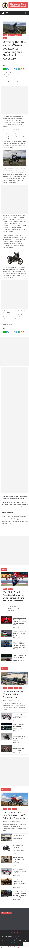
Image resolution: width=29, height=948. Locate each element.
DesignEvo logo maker (17, 947)
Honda (15, 687)
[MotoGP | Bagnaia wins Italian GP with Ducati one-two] (6, 634)
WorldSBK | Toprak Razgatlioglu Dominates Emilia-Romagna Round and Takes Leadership (13, 596)
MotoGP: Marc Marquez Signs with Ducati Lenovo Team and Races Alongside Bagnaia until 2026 (19, 621)
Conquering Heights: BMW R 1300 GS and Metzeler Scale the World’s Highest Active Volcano (14, 504)
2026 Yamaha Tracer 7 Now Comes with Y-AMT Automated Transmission (14, 815)
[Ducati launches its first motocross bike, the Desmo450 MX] (6, 749)
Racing (4, 588)
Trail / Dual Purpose (17, 35)
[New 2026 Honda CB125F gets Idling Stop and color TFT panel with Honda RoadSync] (6, 895)
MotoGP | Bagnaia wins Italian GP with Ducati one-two (19, 633)
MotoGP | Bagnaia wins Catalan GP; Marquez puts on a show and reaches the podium (19, 658)
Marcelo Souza (18, 62)
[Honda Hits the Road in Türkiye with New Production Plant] (14, 678)
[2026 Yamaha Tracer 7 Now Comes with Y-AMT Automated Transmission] (14, 799)
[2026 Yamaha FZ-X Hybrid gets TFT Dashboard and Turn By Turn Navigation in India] (6, 849)
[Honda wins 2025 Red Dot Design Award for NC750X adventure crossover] (6, 738)
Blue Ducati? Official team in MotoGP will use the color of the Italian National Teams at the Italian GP (19, 645)
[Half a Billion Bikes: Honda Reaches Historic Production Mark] (6, 717)
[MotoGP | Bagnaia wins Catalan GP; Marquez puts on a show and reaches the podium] (6, 659)
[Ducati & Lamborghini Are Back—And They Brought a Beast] (6, 727)
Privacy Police (10, 917)
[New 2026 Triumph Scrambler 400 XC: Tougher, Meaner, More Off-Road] (6, 883)
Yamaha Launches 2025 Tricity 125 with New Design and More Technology (19, 860)
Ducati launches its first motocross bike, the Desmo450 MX (19, 748)
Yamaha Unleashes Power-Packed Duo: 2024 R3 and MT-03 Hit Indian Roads (15, 497)
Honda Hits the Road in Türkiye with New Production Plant (13, 694)
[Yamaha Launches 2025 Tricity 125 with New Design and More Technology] (6, 861)
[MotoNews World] (3, 13)
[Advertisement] (14, 100)
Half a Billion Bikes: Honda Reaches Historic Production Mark (19, 716)
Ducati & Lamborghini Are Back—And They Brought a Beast (19, 726)
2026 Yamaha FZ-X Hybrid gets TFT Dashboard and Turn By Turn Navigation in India (19, 848)
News (10, 35)
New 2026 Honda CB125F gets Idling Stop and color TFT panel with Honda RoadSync (19, 894)
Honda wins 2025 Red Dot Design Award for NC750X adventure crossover (19, 737)
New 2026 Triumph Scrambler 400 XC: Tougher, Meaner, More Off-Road (19, 882)
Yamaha (5, 38)
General (10, 687)
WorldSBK (10, 588)
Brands (5, 35)
